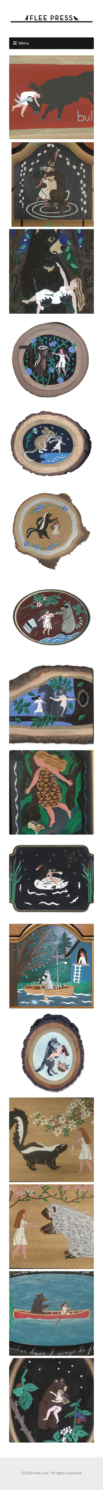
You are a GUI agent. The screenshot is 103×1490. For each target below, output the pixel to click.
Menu (23, 43)
